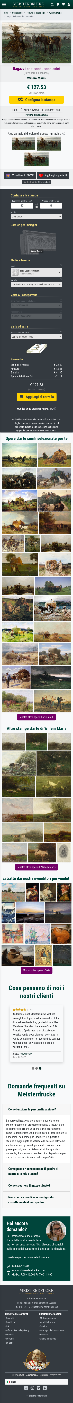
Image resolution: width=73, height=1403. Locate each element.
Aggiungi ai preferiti (55, 175)
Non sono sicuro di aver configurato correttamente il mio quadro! (30, 1199)
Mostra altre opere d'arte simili (36, 717)
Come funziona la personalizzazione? (32, 1109)
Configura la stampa (39, 99)
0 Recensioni (43, 182)
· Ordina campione (47, 1338)
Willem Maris (55, 12)
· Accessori (44, 1334)
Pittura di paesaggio (36, 12)
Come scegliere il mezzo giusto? (29, 1185)
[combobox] (36, 216)
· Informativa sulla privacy (17, 1330)
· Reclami (9, 1338)
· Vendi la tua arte (47, 1322)
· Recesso (9, 1334)
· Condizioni (10, 1322)
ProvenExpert (26, 1054)
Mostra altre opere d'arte (36, 970)
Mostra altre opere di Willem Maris (36, 867)
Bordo (13, 212)
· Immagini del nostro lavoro (52, 1330)
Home (5, 12)
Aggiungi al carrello (38, 397)
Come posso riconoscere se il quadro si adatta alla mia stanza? (33, 1171)
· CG (7, 1326)
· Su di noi (9, 1342)
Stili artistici (17, 12)
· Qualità (43, 1326)
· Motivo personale (47, 1318)
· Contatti (9, 1318)
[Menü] (4, 4)
